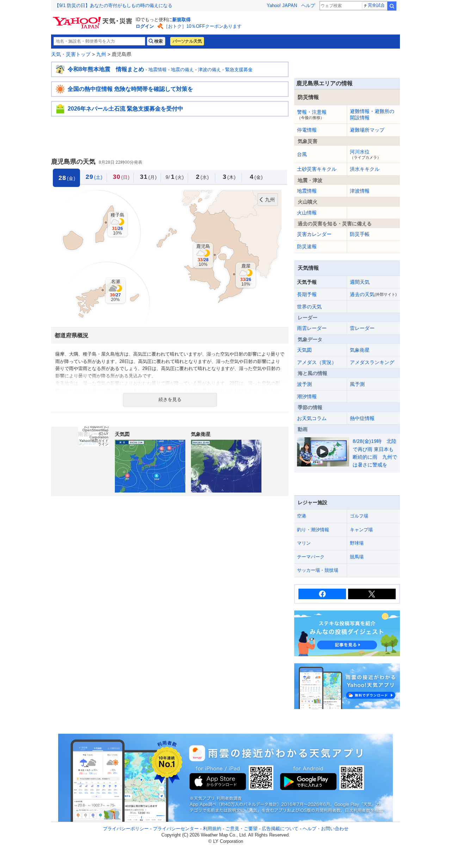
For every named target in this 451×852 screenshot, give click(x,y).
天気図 (304, 350)
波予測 (304, 384)
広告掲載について (280, 828)
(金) (256, 176)
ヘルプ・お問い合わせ (325, 828)
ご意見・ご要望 (242, 828)
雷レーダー (362, 328)
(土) (94, 176)
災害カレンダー (314, 234)
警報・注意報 (312, 114)
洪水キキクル (364, 169)
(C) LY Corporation (99, 435)
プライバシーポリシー (126, 828)
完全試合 (376, 5)
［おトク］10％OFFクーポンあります (202, 26)
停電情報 (307, 130)
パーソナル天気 (187, 41)
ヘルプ (308, 5)
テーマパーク (311, 556)
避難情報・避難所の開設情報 (372, 114)
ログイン (145, 26)
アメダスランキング (372, 362)
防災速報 (307, 246)
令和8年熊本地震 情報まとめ (106, 69)
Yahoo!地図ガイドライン (94, 442)
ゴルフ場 (359, 516)
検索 (391, 6)
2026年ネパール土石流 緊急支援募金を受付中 (125, 109)
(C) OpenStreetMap (95, 428)
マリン (304, 543)
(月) (148, 176)
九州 (101, 54)
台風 (302, 154)
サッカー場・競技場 (317, 570)
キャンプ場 (361, 529)
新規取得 (181, 19)
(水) (202, 176)
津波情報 (360, 191)
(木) (229, 176)
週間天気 (360, 282)
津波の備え (209, 69)
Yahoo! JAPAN (282, 5)
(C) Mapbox (93, 426)
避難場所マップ (367, 130)
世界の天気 (309, 306)
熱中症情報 (362, 418)
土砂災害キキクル (316, 169)
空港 (301, 516)
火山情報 (307, 212)
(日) (121, 176)
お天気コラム (312, 418)
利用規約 (212, 828)
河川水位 (365, 154)
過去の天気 (373, 294)
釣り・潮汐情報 (313, 529)
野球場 (357, 543)
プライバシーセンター (176, 828)
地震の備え (182, 69)
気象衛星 (360, 350)
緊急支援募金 (239, 69)
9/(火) (175, 176)
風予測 (357, 384)
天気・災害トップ (71, 54)
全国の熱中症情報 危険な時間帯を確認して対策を (130, 89)
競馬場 (357, 556)
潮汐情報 (307, 396)
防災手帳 (360, 234)
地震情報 (157, 69)
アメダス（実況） (316, 362)
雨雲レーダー (312, 328)
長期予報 (307, 294)
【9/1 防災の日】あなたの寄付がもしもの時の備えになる (113, 5)
